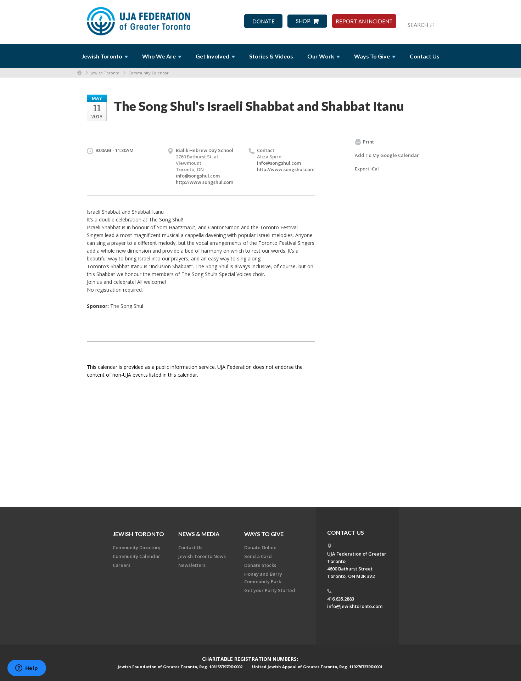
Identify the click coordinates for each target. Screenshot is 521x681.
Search (418, 25)
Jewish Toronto (105, 72)
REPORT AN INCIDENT (364, 21)
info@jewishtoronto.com (354, 606)
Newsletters (192, 565)
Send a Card (258, 556)
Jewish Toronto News (202, 556)
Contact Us (424, 56)
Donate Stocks (260, 565)
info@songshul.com (198, 176)
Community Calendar (148, 72)
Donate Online (260, 547)
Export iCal (367, 168)
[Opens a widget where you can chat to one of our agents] (26, 668)
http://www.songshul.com (204, 182)
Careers (121, 565)
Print (368, 142)
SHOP (303, 21)
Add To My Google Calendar (387, 155)
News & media (198, 533)
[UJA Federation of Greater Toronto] (139, 18)
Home (79, 73)
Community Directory (137, 547)
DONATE (263, 21)
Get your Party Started (269, 590)
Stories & (271, 56)
